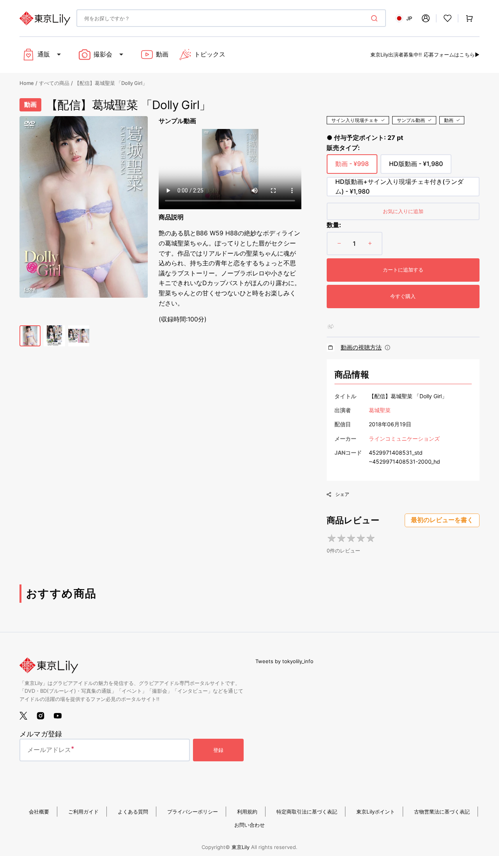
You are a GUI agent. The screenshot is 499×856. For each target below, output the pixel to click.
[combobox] (231, 18)
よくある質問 (133, 811)
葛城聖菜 (380, 410)
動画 (448, 120)
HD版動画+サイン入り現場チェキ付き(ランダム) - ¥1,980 (399, 187)
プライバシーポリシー (192, 811)
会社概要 (39, 811)
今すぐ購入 (403, 296)
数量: (334, 225)
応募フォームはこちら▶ (452, 54)
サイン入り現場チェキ (354, 120)
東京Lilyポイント (375, 811)
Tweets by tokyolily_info (284, 661)
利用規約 (247, 811)
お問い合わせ (249, 825)
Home (26, 83)
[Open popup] (387, 347)
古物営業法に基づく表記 (442, 811)
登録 (218, 750)
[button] (425, 18)
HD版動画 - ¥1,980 (416, 167)
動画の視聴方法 (361, 347)
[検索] (376, 18)
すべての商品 (54, 83)
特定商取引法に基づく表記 (306, 811)
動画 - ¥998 (352, 167)
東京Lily (241, 847)
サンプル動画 (411, 120)
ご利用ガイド (83, 811)
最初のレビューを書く (442, 520)
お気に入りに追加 (403, 211)
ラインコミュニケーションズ (404, 438)
